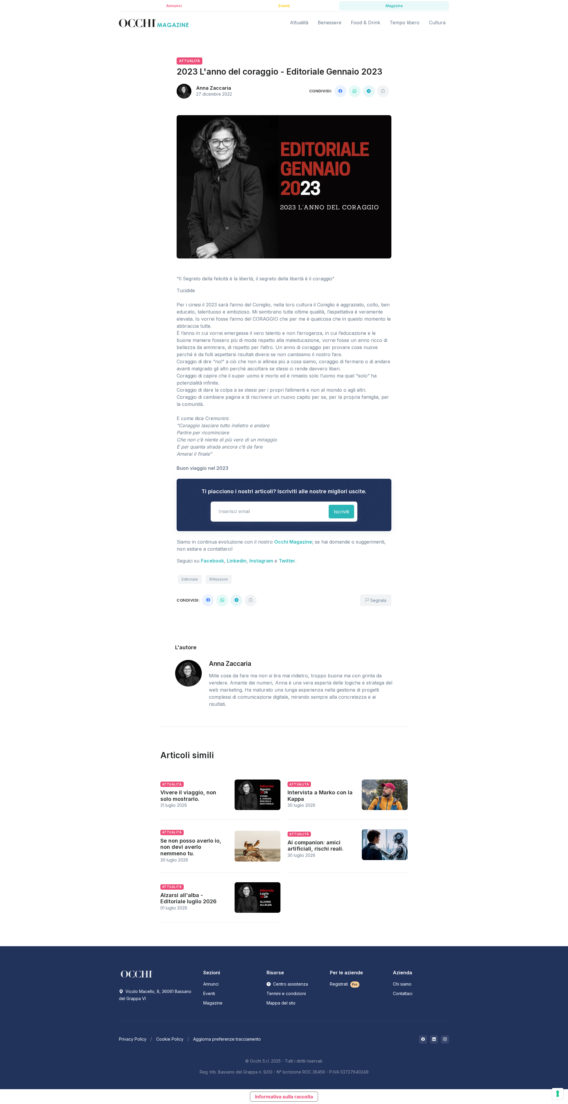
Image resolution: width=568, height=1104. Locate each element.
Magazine (212, 1002)
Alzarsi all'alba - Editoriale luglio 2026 (188, 898)
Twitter (287, 561)
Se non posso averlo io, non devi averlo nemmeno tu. (190, 847)
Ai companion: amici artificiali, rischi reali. (315, 845)
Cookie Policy (169, 1039)
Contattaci (402, 993)
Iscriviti (341, 512)
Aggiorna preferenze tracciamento (227, 1039)
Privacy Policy (132, 1039)
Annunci (211, 983)
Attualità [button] (299, 22)
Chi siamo (402, 983)
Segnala (377, 600)
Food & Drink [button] (365, 22)
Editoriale (190, 579)
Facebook (212, 561)
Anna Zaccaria (213, 88)
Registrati (344, 983)
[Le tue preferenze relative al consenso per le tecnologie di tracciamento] (557, 1093)
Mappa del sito (281, 1002)
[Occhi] (153, 22)
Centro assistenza (290, 983)
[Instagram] (445, 1039)
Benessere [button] (329, 22)
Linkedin (236, 561)
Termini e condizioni (286, 993)
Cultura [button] (437, 22)
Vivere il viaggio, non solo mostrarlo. (188, 795)
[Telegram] (369, 91)
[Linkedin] (434, 1039)
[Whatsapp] (355, 91)
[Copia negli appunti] (383, 91)
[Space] (136, 973)
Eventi (209, 993)
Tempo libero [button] (404, 22)
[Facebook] (340, 91)
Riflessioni (218, 579)
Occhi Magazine (293, 542)
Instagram (261, 561)
